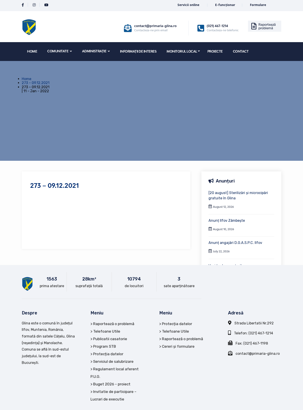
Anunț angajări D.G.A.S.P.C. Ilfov (235, 243)
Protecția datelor (108, 354)
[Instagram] (34, 5)
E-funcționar (225, 5)
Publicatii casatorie (110, 339)
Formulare (258, 5)
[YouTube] (46, 5)
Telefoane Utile (106, 331)
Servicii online (188, 5)
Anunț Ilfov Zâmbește (227, 220)
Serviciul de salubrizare (113, 361)
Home (26, 79)
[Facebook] (23, 5)
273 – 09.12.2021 (35, 83)
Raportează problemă (267, 26)
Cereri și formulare (178, 346)
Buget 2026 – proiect (111, 384)
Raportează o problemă (113, 324)
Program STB (104, 346)
